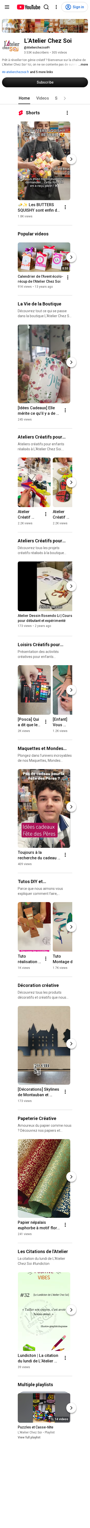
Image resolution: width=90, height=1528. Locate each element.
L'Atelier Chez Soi (30, 1432)
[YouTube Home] (28, 7)
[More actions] (67, 113)
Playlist (50, 1432)
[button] (65, 98)
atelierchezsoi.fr (17, 72)
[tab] (24, 98)
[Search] (46, 7)
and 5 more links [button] (41, 72)
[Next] (71, 159)
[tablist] (45, 98)
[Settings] (56, 7)
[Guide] (7, 7)
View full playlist (29, 1437)
